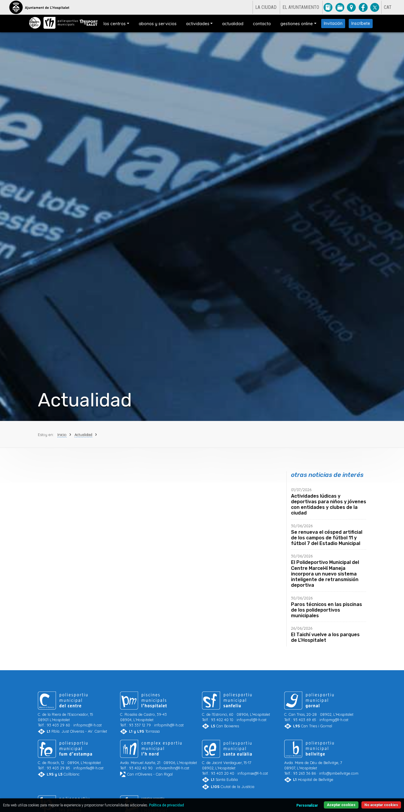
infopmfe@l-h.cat (88, 768)
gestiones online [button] (296, 23)
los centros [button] (115, 23)
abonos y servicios (158, 23)
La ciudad (266, 7)
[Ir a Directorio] (328, 7)
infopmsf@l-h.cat (251, 719)
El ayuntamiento (300, 7)
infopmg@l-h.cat (333, 719)
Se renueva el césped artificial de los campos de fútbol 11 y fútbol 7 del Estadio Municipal (326, 537)
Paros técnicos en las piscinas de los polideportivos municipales (326, 610)
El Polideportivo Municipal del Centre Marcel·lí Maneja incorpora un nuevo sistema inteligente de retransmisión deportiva (325, 574)
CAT (388, 7)
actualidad (232, 23)
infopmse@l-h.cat (252, 773)
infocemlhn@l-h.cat (172, 768)
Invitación (333, 23)
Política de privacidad (166, 805)
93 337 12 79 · (143, 719)
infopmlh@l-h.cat (169, 725)
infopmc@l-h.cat (87, 725)
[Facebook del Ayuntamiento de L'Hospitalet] (363, 7)
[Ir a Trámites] (339, 7)
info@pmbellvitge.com (338, 773)
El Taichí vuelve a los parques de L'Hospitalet (325, 637)
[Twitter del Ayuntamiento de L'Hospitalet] (374, 7)
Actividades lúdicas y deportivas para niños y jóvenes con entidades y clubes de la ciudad (328, 504)
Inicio (62, 434)
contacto (262, 23)
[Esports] (35, 23)
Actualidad (83, 434)
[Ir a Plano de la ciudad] (351, 7)
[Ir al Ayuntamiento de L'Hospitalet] (39, 7)
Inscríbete (360, 23)
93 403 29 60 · (65, 719)
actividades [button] (197, 23)
